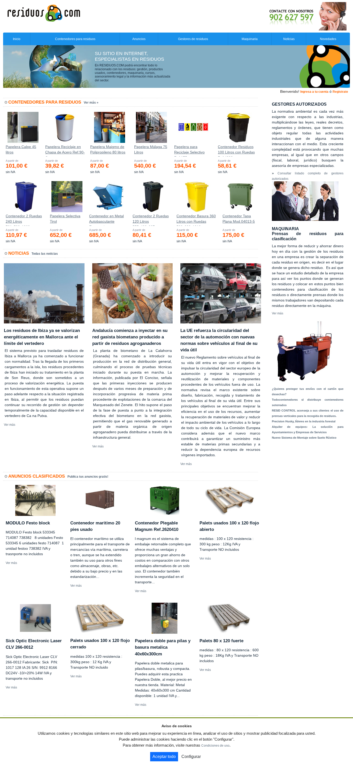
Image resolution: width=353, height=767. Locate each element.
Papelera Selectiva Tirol (65, 218)
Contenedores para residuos (75, 39)
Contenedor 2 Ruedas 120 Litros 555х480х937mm (151, 220)
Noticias (289, 39)
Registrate (340, 92)
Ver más (9, 425)
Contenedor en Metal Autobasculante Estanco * (106, 220)
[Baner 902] (286, 16)
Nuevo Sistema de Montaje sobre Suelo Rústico (304, 437)
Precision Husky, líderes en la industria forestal (303, 421)
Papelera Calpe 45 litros (21, 149)
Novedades (328, 39)
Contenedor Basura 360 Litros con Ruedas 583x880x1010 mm (196, 220)
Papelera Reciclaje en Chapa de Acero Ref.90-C (65, 151)
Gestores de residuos (193, 39)
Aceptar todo (164, 756)
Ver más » (91, 102)
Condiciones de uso (215, 745)
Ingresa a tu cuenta (314, 92)
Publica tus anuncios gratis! (87, 476)
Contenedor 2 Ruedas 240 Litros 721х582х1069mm (24, 220)
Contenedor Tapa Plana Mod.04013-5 (238, 218)
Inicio (16, 39)
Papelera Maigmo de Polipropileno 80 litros (107, 149)
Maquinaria (250, 39)
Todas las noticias (45, 253)
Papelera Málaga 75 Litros (150, 149)
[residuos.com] (43, 12)
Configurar (191, 756)
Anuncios (138, 39)
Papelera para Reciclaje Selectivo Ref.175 (189, 151)
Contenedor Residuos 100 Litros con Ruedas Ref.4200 (236, 151)
